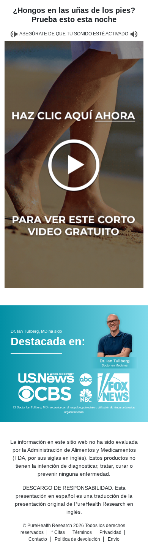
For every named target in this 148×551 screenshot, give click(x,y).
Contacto (37, 539)
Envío (114, 539)
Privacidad (110, 532)
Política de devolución (77, 539)
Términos (82, 532)
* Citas (58, 532)
